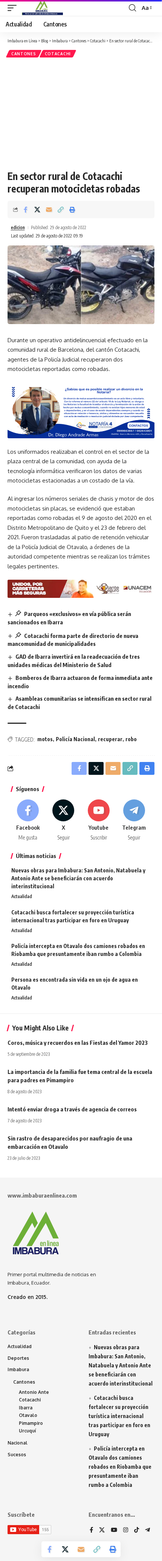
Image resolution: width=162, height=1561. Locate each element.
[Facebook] (28, 820)
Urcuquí (27, 1431)
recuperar (110, 739)
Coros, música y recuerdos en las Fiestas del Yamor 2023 (78, 1042)
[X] (63, 820)
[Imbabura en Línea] (41, 8)
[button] (14, 8)
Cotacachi (58, 53)
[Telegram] (134, 820)
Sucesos (17, 1454)
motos (45, 739)
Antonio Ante (34, 1392)
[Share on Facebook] (25, 209)
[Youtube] (99, 820)
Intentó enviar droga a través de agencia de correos (72, 1109)
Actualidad (21, 896)
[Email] (49, 209)
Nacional (18, 1443)
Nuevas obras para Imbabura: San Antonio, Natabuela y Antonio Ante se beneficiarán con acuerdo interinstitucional (78, 878)
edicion (18, 227)
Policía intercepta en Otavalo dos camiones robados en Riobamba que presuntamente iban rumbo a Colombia (120, 1466)
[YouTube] (114, 1530)
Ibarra (25, 1407)
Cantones (23, 53)
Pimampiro (31, 1423)
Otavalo (28, 1415)
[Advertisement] (81, 113)
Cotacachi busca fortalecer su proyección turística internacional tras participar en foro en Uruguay (119, 1416)
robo (131, 739)
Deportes (18, 1358)
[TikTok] (136, 1530)
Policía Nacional (75, 739)
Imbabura (18, 1369)
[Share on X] (37, 209)
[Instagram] (125, 1530)
